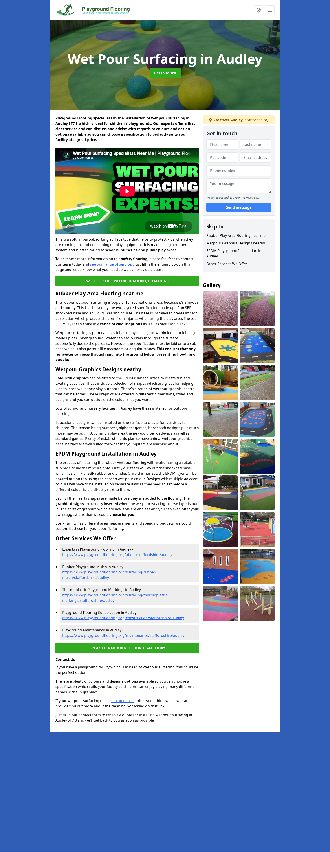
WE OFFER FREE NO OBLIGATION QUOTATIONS (127, 281)
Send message (238, 207)
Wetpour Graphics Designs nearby (235, 243)
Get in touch (165, 72)
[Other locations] (258, 10)
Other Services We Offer (226, 263)
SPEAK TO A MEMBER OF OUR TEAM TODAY (127, 648)
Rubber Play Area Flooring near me (236, 235)
